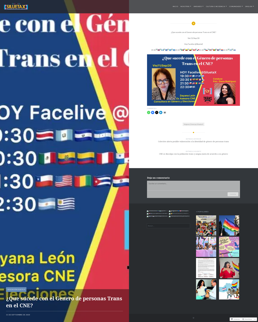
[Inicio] (206, 225)
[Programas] (206, 247)
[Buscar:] (168, 226)
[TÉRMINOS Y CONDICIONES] (229, 225)
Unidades (198, 6)
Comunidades (235, 6)
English (248, 6)
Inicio (175, 6)
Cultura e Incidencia (215, 6)
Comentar (233, 194)
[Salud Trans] (206, 289)
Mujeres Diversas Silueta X (193, 124)
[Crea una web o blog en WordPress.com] (193, 318)
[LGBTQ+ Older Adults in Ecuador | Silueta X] (229, 268)
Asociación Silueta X (16, 289)
